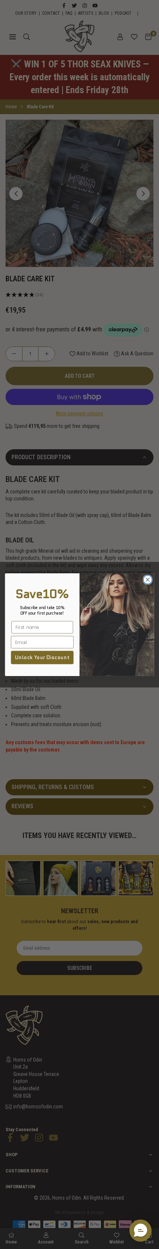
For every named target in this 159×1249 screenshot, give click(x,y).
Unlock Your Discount (42, 657)
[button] (140, 1231)
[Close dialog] (147, 579)
